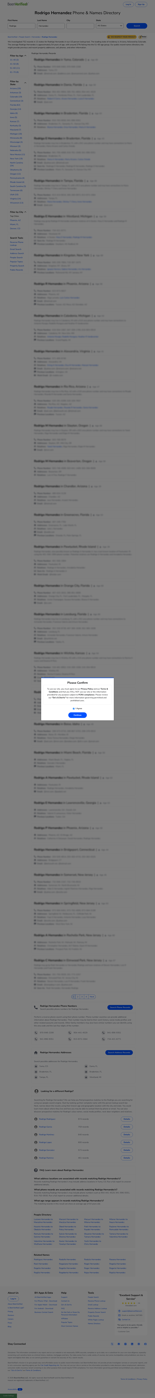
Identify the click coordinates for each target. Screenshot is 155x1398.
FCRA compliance (86, 694)
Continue (77, 715)
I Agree (78, 708)
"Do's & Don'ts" (59, 697)
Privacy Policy (87, 689)
